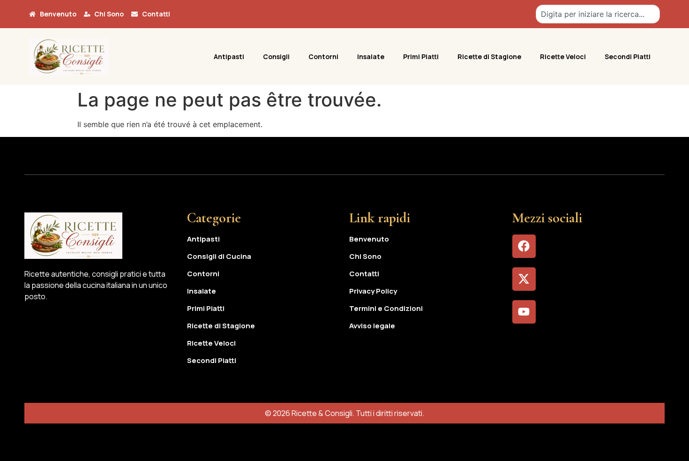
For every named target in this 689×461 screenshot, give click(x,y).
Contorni (323, 56)
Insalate (370, 56)
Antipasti (229, 56)
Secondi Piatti (628, 56)
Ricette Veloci (563, 56)
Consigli (276, 56)
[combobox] (598, 14)
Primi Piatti (421, 56)
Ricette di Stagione (489, 56)
